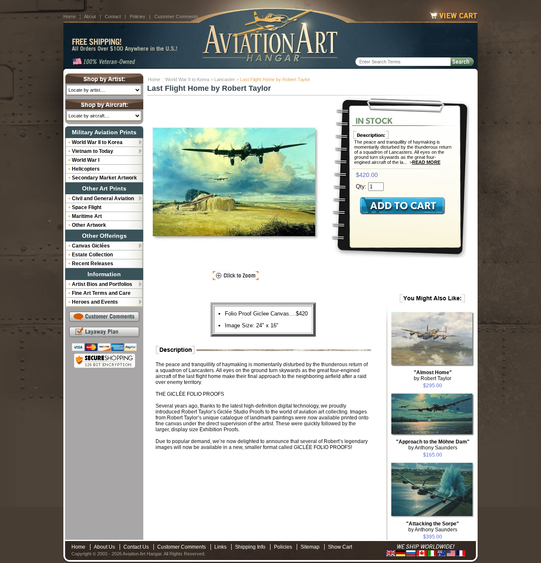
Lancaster (224, 79)
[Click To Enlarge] (235, 275)
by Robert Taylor (433, 375)
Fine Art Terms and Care (101, 293)
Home (69, 16)
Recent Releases (92, 264)
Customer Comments (176, 16)
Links (220, 547)
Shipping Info (250, 547)
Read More (426, 162)
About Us (104, 547)
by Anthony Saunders (433, 445)
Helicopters (86, 169)
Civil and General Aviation (103, 198)
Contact (113, 16)
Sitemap (310, 547)
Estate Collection (92, 255)
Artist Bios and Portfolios (102, 284)
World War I (85, 160)
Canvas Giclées (91, 246)
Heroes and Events (95, 302)
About (90, 16)
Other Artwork (89, 225)
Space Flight (86, 207)
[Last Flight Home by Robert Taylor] (235, 183)
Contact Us (136, 547)
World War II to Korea (187, 79)
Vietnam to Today (92, 151)
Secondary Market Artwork (104, 178)
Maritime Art (87, 216)
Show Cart (340, 547)
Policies (137, 16)
